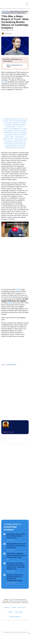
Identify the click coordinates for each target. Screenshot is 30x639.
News (7, 11)
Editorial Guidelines (15, 616)
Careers (14, 607)
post (2, 82)
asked (10, 303)
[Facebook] (19, 33)
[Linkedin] (16, 624)
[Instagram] (9, 624)
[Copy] (24, 33)
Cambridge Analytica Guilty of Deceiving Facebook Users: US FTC (15, 536)
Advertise (10, 612)
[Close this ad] (29, 633)
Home (3, 11)
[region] (15, 637)
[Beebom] (7, 4)
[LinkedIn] (16, 33)
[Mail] (20, 624)
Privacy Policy (18, 612)
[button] (23, 4)
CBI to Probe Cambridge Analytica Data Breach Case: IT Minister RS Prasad (16, 555)
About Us (7, 607)
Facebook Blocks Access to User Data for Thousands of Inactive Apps (16, 545)
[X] (21, 33)
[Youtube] (13, 624)
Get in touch (21, 607)
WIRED (18, 289)
